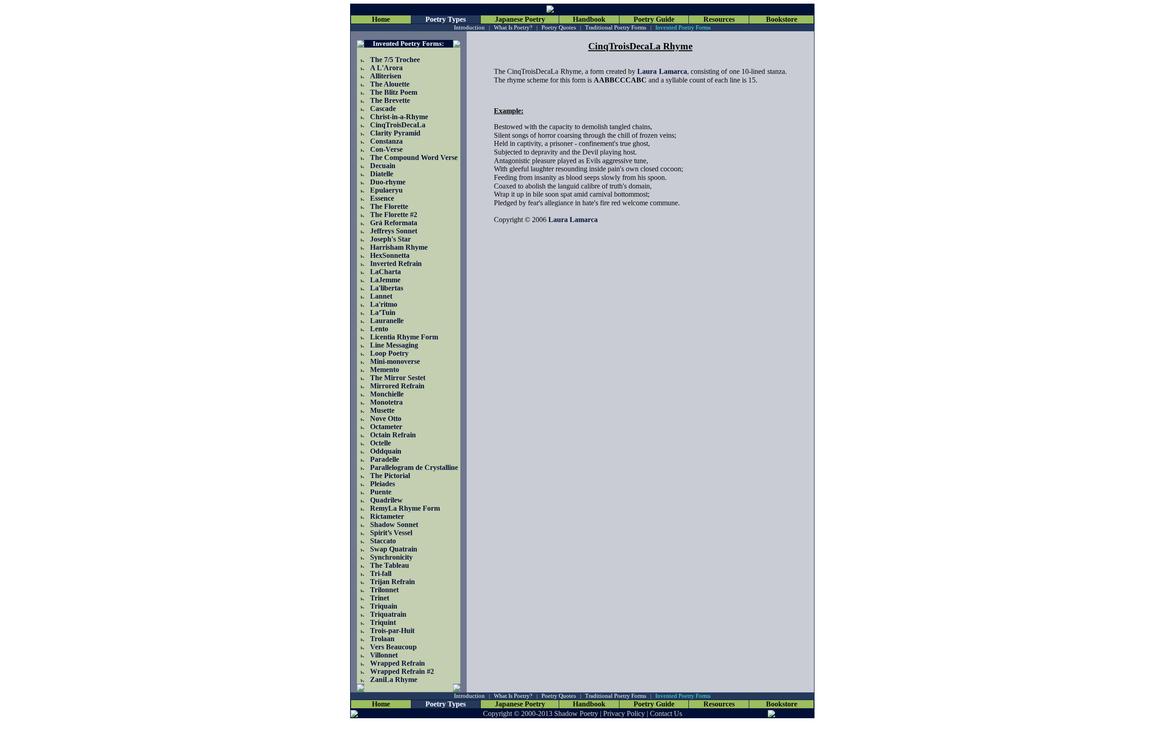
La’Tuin (382, 312)
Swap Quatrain (393, 549)
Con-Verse (386, 149)
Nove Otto (385, 418)
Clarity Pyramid (395, 133)
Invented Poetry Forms (683, 27)
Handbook (589, 19)
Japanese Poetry (520, 19)
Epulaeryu (386, 190)
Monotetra (386, 402)
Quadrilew (386, 500)
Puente (380, 492)
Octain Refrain (393, 435)
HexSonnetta (390, 255)
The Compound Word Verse (414, 157)
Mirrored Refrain (397, 386)
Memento (384, 369)
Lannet (381, 296)
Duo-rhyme (387, 182)
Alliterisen (385, 76)
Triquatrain (388, 614)
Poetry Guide (654, 19)
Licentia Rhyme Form (404, 337)
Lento (379, 329)
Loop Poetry (389, 353)
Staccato (383, 541)
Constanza (386, 141)
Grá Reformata (393, 223)
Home (381, 19)
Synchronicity (391, 557)
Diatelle (381, 174)
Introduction (469, 27)
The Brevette (390, 100)
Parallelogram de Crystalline (414, 467)
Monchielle (387, 394)
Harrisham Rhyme (399, 247)
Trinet (379, 598)
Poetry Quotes (558, 27)
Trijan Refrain (392, 581)
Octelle (380, 443)
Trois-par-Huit (392, 630)
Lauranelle (387, 320)
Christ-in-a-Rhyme (399, 117)
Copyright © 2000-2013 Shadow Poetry (540, 713)
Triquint (383, 622)
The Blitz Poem (393, 92)
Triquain (383, 606)
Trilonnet (384, 590)
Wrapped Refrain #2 (402, 671)
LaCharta (385, 272)
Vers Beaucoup (393, 647)
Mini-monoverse (395, 361)
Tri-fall (380, 573)
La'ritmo (383, 304)
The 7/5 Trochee (395, 59)
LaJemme (385, 280)
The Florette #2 (393, 214)
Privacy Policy (624, 713)
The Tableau (389, 565)
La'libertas (386, 288)
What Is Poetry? (513, 27)
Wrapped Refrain (397, 663)
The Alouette (390, 84)
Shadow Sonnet (394, 524)
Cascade (383, 108)
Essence (382, 198)
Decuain (382, 165)
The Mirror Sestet (397, 378)
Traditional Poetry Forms (615, 27)
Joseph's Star (390, 239)
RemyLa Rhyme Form (405, 508)
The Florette (389, 206)
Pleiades (382, 484)
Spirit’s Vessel (391, 533)
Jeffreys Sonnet (393, 231)
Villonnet (384, 655)
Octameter (386, 426)
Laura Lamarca (662, 71)
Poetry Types (445, 19)
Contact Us (666, 713)
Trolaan (382, 639)
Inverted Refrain (396, 263)
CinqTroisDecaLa (397, 125)
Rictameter (387, 516)
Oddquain (385, 451)
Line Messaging (394, 345)
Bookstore (781, 19)
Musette (382, 410)
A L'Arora (386, 68)
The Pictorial (390, 475)
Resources (719, 19)
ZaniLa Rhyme (393, 679)
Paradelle (384, 459)
